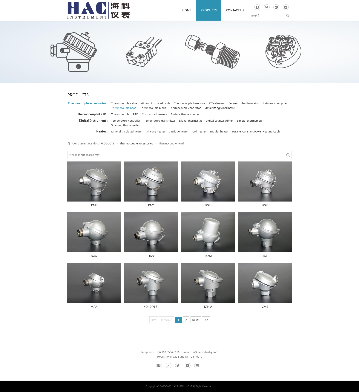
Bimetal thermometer (250, 120)
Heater (101, 131)
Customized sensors (154, 114)
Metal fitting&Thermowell (220, 108)
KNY (151, 205)
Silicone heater (155, 131)
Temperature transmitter (159, 120)
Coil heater (199, 131)
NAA (94, 256)
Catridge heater (179, 131)
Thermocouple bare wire (189, 103)
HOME (186, 10)
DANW (208, 256)
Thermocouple (120, 114)
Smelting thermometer (125, 125)
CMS (265, 307)
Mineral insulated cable (155, 103)
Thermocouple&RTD (91, 114)
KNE (94, 205)
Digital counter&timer (219, 120)
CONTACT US (235, 10)
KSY (265, 205)
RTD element (217, 103)
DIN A (208, 307)
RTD (135, 114)
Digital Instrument (92, 121)
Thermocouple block (153, 108)
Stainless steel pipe (274, 103)
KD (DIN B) (151, 307)
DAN (151, 256)
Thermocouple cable (124, 103)
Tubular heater (219, 131)
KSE (208, 205)
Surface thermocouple (185, 114)
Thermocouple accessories (87, 103)
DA (265, 256)
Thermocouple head (123, 108)
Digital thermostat (190, 120)
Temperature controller (125, 120)
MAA (94, 307)
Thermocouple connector (185, 108)
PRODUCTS (209, 10)
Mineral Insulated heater (127, 131)
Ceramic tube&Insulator (243, 103)
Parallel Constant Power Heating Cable (256, 131)
